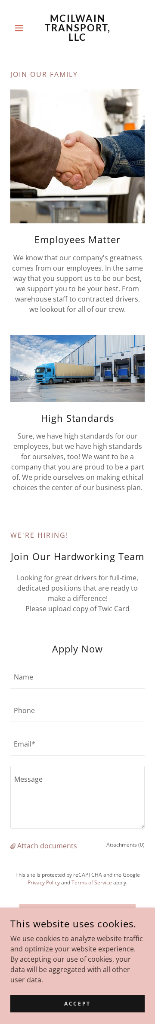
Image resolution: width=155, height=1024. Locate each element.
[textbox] (77, 677)
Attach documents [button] (47, 845)
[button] (20, 28)
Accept (77, 1003)
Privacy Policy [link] (44, 882)
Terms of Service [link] (91, 882)
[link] (77, 28)
